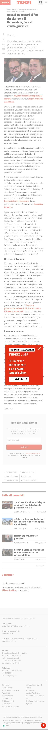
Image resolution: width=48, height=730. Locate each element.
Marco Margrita (21, 529)
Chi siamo (5, 685)
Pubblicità (6, 693)
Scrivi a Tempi (7, 688)
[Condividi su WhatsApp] (3, 44)
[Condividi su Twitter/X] (3, 39)
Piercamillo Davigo (11, 480)
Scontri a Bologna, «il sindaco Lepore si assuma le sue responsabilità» (29, 552)
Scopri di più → (40, 565)
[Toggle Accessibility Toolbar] (43, 725)
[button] (3, 53)
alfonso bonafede (10, 472)
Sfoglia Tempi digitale (10, 706)
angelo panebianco (27, 472)
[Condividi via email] (3, 49)
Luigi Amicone (26, 476)
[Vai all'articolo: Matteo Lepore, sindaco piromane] (7, 539)
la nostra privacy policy (33, 453)
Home (9, 9)
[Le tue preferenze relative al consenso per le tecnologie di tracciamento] (4, 726)
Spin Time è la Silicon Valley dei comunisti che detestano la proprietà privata (30, 505)
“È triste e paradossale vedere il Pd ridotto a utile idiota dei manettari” (22, 309)
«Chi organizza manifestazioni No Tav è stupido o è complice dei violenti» (29, 522)
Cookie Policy (7, 698)
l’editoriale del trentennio (16, 201)
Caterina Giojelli (21, 543)
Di (12, 35)
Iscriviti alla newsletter (11, 690)
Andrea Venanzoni (22, 512)
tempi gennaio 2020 (28, 480)
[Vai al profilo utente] (40, 2)
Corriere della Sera (11, 476)
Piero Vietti (19, 559)
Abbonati (5, 2)
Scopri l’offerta (16, 379)
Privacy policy (7, 696)
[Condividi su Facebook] (3, 34)
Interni (14, 9)
